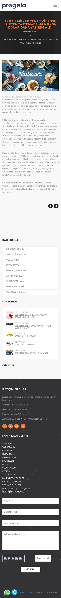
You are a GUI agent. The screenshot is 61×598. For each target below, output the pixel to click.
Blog (36, 32)
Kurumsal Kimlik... (15, 249)
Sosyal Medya (13, 265)
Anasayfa (27, 32)
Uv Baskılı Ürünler (24, 345)
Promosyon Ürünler (16, 292)
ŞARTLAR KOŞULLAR (12, 481)
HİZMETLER (7, 453)
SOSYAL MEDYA (9, 467)
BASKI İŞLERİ (8, 460)
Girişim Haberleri (15, 276)
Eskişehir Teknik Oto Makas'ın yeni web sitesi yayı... (33, 327)
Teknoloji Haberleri (16, 255)
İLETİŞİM (6, 471)
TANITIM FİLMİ (8, 474)
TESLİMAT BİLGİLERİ (11, 485)
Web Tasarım (12, 260)
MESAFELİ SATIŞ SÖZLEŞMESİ (16, 488)
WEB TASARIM (8, 446)
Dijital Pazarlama (15, 281)
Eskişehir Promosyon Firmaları (31, 353)
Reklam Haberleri (15, 287)
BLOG (5, 464)
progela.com (29, 592)
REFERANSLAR (9, 457)
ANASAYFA (7, 443)
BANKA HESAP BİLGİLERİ (13, 478)
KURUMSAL (7, 450)
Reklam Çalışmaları (16, 271)
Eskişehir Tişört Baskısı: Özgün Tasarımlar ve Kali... (31, 316)
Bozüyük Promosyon (26, 336)
